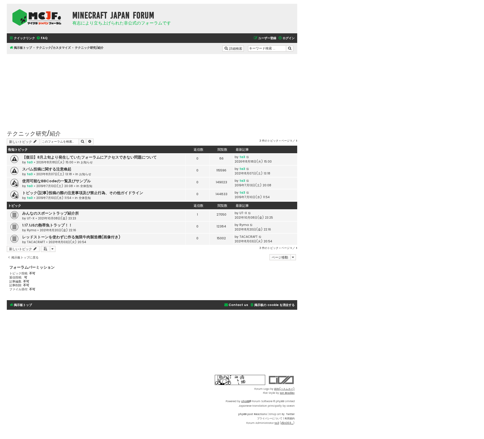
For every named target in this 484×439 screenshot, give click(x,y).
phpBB (245, 401)
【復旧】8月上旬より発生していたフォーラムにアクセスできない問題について (89, 157)
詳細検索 (236, 48)
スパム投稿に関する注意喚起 (46, 169)
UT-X (31, 218)
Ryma (31, 230)
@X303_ (287, 423)
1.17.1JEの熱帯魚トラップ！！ (47, 225)
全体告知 (86, 186)
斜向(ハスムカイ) (284, 389)
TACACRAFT (36, 242)
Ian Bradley (287, 393)
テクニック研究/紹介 (34, 133)
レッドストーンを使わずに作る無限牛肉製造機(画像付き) (71, 237)
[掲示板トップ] (38, 17)
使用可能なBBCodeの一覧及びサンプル (56, 181)
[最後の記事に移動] (248, 157)
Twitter (290, 414)
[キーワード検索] (289, 48)
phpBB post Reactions (252, 414)
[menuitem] (41, 38)
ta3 (30, 162)
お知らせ (87, 162)
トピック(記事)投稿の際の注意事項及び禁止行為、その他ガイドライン (82, 192)
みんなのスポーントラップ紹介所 (50, 213)
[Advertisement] (152, 89)
